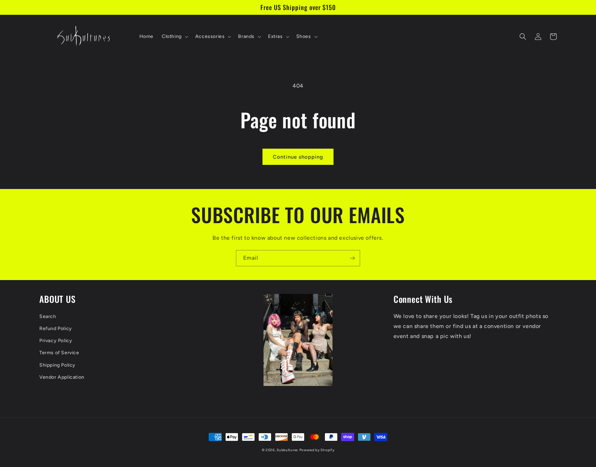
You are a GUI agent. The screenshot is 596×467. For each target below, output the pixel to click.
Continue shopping (298, 157)
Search (47, 316)
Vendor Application (62, 377)
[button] (174, 36)
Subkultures (287, 450)
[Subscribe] (352, 258)
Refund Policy (55, 328)
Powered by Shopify (317, 450)
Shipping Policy (57, 365)
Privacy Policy (55, 341)
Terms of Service (59, 353)
